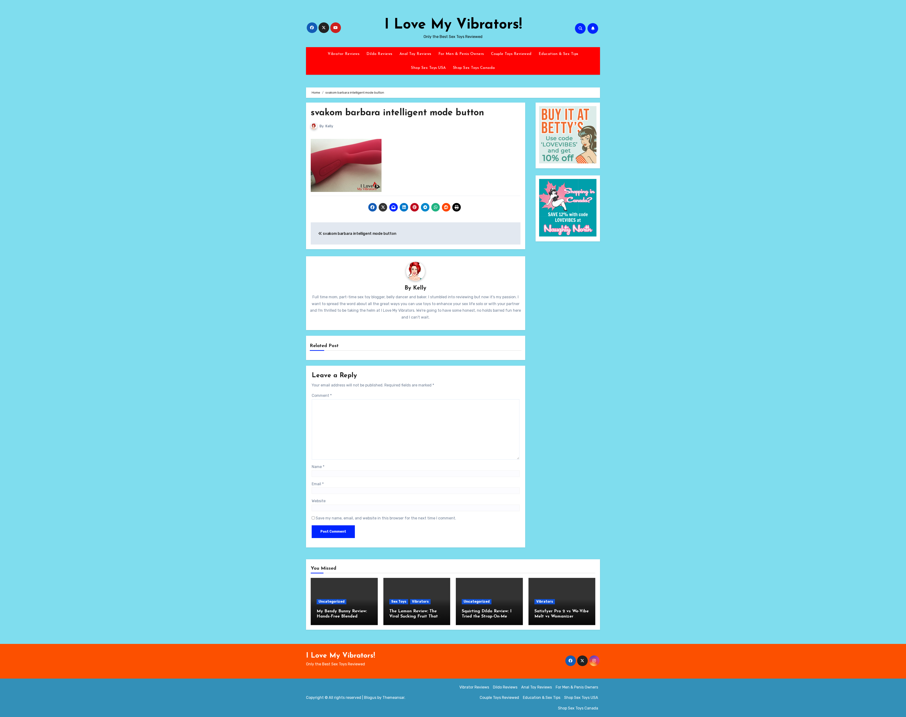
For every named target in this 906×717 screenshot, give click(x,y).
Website (319, 501)
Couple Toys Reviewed (511, 54)
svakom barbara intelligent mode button (397, 113)
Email (318, 484)
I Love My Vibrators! (453, 25)
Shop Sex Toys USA (428, 68)
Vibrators (420, 602)
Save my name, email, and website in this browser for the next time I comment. (386, 518)
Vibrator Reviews (343, 54)
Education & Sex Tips (558, 54)
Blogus (370, 697)
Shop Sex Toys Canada (474, 68)
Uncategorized (331, 602)
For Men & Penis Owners (461, 54)
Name (318, 466)
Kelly (329, 126)
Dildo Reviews (379, 54)
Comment (322, 395)
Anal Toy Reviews (415, 54)
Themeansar (393, 697)
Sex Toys (398, 602)
